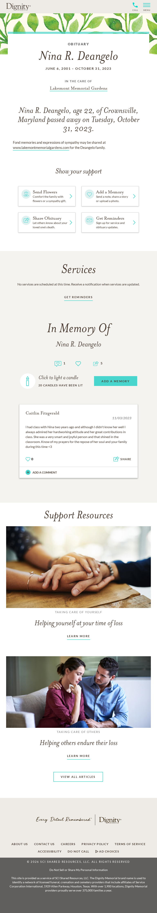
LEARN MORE (78, 636)
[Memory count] (58, 363)
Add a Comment (45, 472)
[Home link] (18, 6)
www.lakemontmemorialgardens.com (41, 147)
